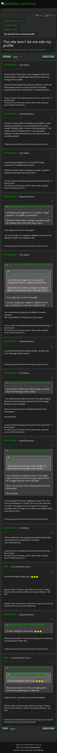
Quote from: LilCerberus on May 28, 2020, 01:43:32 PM (29, 451)
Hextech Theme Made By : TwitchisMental (28, 750)
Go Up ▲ (38, 745)
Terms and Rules (27, 745)
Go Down (7, 57)
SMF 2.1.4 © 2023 (22, 747)
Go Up (5, 729)
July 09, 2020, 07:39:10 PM (13, 662)
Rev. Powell (10, 113)
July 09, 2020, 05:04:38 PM (13, 619)
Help (17, 745)
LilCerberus (10, 64)
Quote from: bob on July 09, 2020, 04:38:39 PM (26, 625)
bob (6, 566)
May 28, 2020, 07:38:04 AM (13, 201)
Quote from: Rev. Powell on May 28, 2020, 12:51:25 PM (29, 383)
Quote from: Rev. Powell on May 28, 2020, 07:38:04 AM (29, 265)
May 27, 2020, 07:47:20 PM (13, 157)
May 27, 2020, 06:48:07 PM (13, 69)
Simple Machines (35, 747)
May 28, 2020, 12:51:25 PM (13, 345)
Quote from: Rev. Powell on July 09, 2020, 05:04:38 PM (29, 668)
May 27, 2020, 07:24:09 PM (13, 118)
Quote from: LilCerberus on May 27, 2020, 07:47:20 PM (29, 207)
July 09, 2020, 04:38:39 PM (13, 571)
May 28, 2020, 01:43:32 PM (13, 377)
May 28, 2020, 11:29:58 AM (13, 259)
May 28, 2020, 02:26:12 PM (13, 532)
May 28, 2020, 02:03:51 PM (13, 445)
